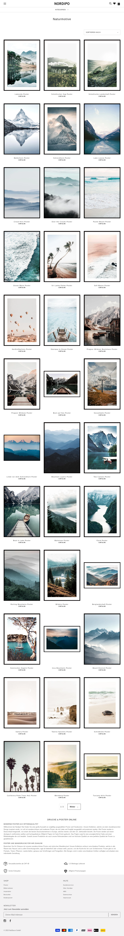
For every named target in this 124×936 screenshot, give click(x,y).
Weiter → (74, 807)
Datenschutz (67, 894)
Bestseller (7, 894)
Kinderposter (8, 897)
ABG (64, 891)
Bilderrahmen (8, 888)
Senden (114, 915)
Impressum (67, 897)
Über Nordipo (68, 888)
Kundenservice (68, 885)
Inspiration (7, 891)
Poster (6, 885)
